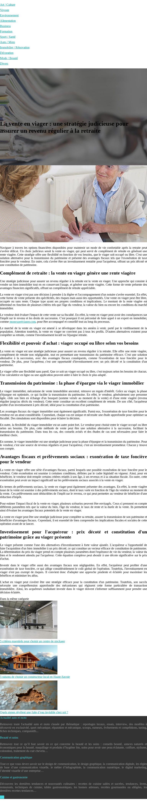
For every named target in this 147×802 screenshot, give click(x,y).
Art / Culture (7, 4)
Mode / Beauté (9, 58)
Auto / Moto (7, 42)
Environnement (9, 15)
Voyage (4, 10)
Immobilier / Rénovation (14, 47)
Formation (6, 31)
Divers (4, 63)
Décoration (6, 52)
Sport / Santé (8, 36)
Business (5, 26)
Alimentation (8, 20)
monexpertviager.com (23, 321)
